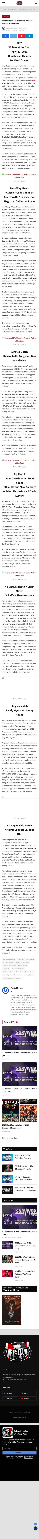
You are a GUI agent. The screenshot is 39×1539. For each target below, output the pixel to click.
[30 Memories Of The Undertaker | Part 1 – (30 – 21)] (19, 1074)
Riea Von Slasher (8, 978)
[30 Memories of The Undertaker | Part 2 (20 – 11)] (19, 1038)
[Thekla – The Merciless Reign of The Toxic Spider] (7, 1273)
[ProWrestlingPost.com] (19, 3)
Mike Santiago (17, 975)
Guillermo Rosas (8, 972)
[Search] (36, 3)
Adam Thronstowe (9, 959)
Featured (6, 16)
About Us (26, 1412)
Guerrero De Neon (18, 969)
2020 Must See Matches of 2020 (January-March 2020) (25, 1260)
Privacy (18, 1412)
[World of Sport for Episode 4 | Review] (7, 1157)
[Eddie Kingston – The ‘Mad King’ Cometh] (7, 1168)
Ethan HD (6, 969)
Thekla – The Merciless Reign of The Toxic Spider (25, 1274)
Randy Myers (29, 975)
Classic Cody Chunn (22, 962)
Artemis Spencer (8, 962)
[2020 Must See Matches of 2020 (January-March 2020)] (19, 1110)
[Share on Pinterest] (21, 36)
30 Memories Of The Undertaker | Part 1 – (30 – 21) (25, 1246)
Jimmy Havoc (29, 972)
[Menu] (3, 3)
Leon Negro (7, 975)
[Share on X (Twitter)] (13, 36)
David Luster (22, 965)
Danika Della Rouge (9, 965)
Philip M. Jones (12, 28)
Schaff (18, 978)
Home (4, 9)
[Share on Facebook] (5, 36)
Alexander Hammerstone (26, 959)
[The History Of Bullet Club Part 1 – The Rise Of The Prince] (7, 1190)
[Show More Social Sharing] (35, 36)
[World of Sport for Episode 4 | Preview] (7, 1179)
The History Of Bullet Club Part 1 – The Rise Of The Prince (25, 1190)
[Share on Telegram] (29, 36)
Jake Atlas (19, 972)
